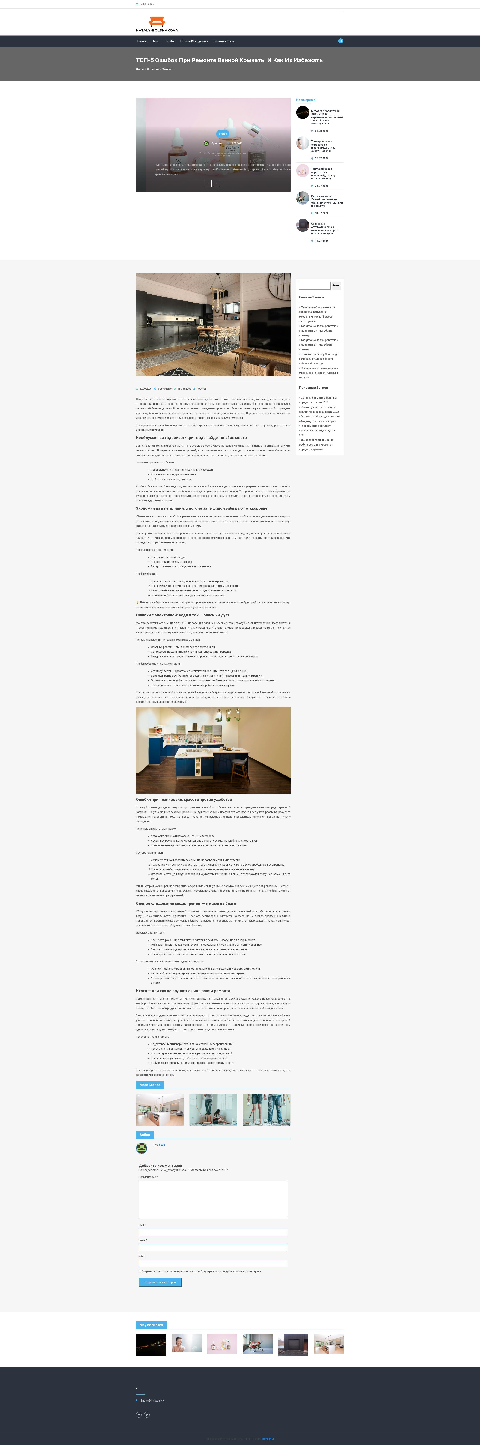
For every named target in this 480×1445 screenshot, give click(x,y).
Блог (156, 41)
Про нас (170, 41)
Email (143, 1240)
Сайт (142, 1255)
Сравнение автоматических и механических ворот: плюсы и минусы (324, 228)
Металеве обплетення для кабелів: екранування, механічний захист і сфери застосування (327, 117)
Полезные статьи (225, 41)
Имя (142, 1224)
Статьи (213, 134)
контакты (267, 1438)
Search (336, 285)
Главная (142, 41)
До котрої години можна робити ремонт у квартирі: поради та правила (316, 444)
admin (208, 143)
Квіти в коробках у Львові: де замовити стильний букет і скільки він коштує (327, 201)
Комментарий (148, 1176)
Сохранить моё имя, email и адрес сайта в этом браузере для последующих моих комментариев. (202, 1271)
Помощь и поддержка (194, 41)
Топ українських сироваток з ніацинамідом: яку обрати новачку (213, 154)
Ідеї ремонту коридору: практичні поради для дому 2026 (317, 430)
